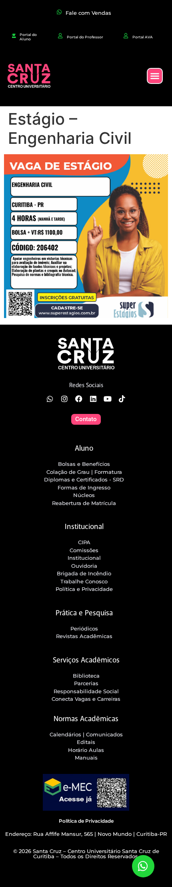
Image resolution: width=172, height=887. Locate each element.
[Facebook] (79, 399)
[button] (155, 76)
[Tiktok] (122, 399)
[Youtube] (107, 399)
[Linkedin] (93, 399)
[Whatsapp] (50, 399)
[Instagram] (64, 399)
